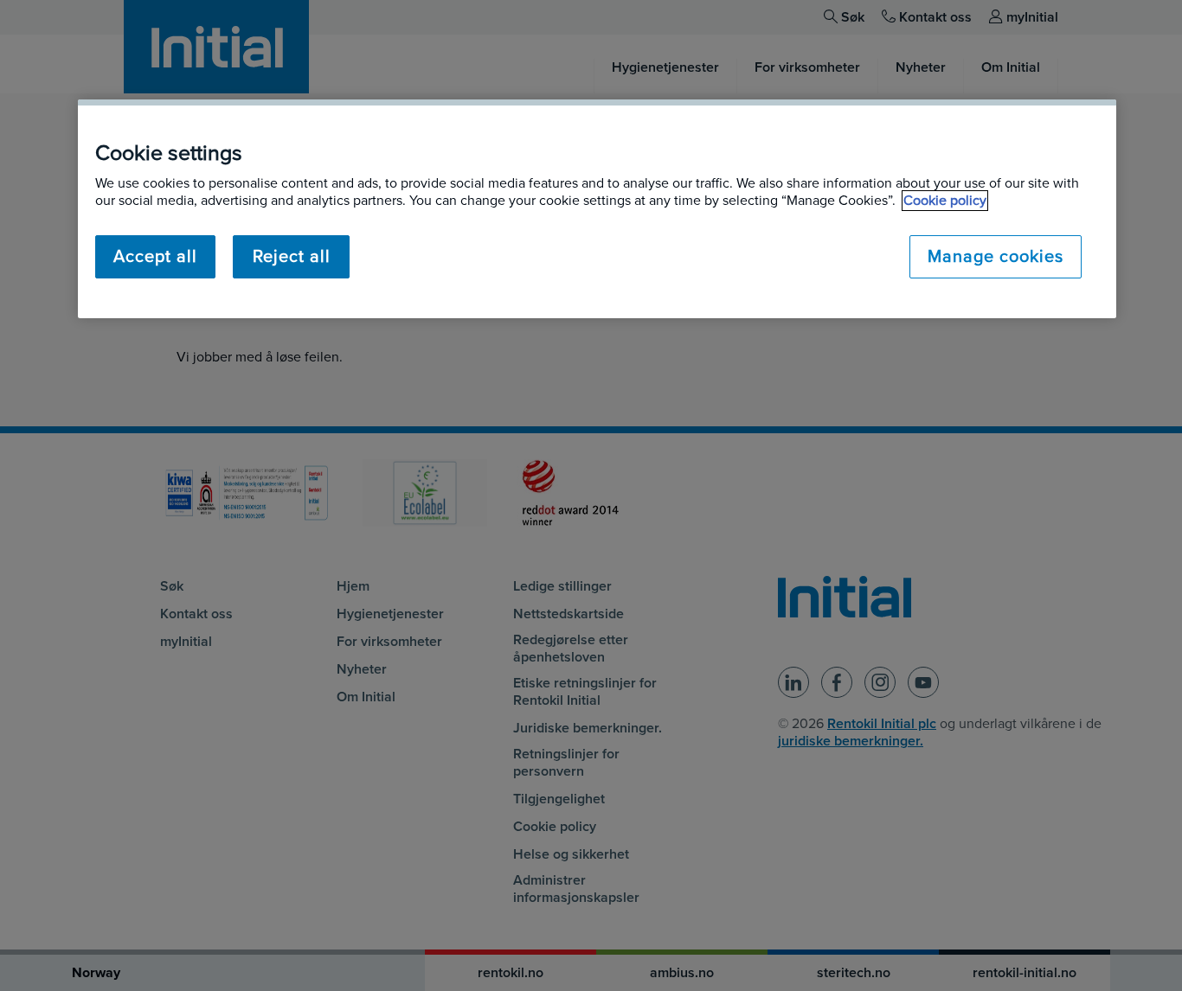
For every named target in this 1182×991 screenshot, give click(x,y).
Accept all (155, 256)
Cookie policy (944, 200)
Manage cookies (995, 256)
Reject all (292, 256)
